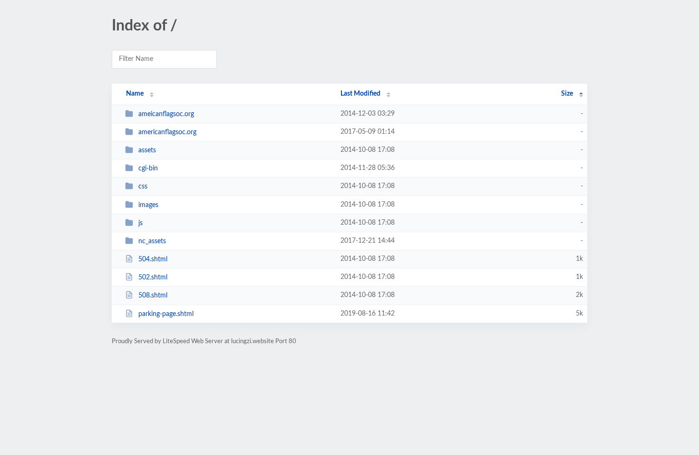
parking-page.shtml (166, 314)
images (148, 205)
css (142, 186)
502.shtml (152, 277)
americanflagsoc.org (167, 132)
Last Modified (360, 93)
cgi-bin (148, 168)
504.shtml (152, 259)
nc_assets (152, 241)
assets (147, 150)
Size (567, 93)
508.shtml (152, 295)
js (140, 223)
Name (135, 93)
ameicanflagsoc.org (166, 114)
